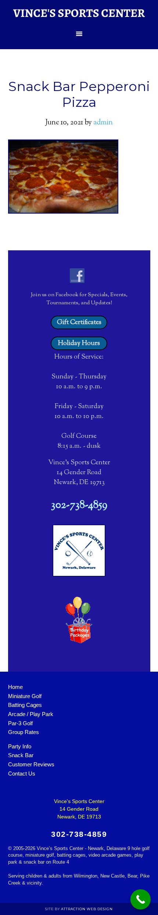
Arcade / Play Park (30, 714)
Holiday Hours (79, 343)
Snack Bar (20, 755)
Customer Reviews (31, 764)
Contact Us (21, 773)
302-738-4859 (79, 505)
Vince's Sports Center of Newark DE (79, 13)
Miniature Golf (25, 696)
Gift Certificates (79, 322)
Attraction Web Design (87, 909)
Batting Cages (25, 705)
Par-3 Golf (20, 723)
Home (15, 687)
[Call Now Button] (140, 899)
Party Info (19, 746)
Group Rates (23, 732)
